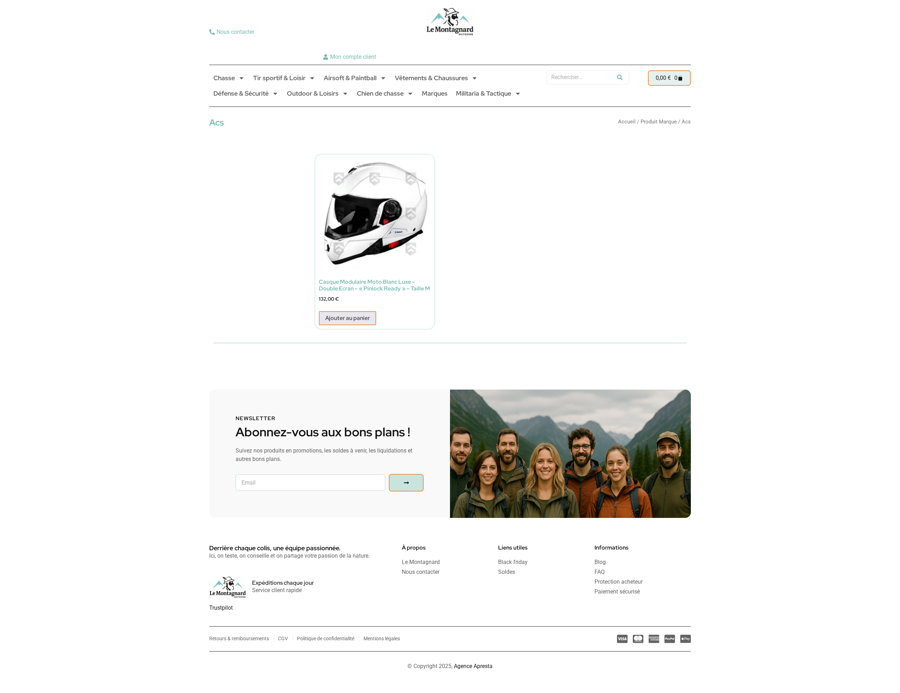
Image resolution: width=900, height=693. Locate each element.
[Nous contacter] (232, 32)
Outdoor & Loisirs (313, 93)
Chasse (224, 78)
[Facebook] (682, 44)
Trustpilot (221, 607)
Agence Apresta (473, 666)
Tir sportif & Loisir (279, 78)
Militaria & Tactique (483, 93)
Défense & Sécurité (241, 93)
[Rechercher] (620, 77)
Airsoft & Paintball (350, 78)
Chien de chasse (380, 93)
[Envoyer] (406, 483)
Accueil (627, 121)
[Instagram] (671, 44)
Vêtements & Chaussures (431, 78)
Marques (435, 93)
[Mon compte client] (350, 57)
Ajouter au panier (347, 318)
